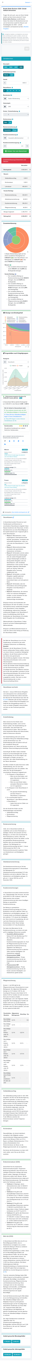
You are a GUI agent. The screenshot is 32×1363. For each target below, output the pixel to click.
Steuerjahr (6, 64)
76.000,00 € (26, 1354)
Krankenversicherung (9, 134)
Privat (14, 130)
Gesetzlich (7, 130)
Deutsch (27, 2)
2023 (5, 67)
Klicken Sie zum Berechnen (17, 151)
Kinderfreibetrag (13, 111)
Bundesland (7, 95)
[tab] (5, 441)
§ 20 (5, 1272)
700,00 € (24, 1341)
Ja (10, 122)
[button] (3, 2)
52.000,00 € (17, 1354)
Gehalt (5, 79)
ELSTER (5, 699)
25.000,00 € (7, 1354)
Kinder (5, 111)
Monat (6, 75)
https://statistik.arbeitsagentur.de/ (20, 512)
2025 (15, 67)
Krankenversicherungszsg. (11, 142)
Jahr (11, 75)
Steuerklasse (7, 87)
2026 (21, 67)
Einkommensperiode (9, 71)
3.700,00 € (7, 1341)
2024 (10, 67)
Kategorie (6, 358)
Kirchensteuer (7, 119)
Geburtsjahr (6, 103)
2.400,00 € (16, 1341)
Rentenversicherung (9, 127)
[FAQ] (13, 517)
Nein (5, 122)
